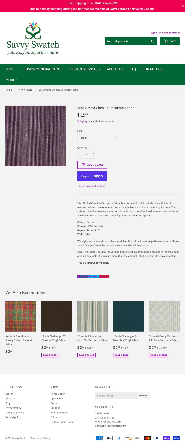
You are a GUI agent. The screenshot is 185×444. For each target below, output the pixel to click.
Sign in (154, 32)
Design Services (84, 69)
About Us (115, 69)
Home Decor (57, 393)
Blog (7, 403)
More (10, 80)
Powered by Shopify (40, 438)
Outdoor (55, 407)
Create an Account (171, 32)
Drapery (55, 403)
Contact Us (152, 69)
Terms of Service (14, 412)
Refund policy (13, 417)
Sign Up (143, 395)
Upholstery (56, 398)
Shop (10, 69)
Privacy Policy (13, 407)
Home (8, 89)
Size (79, 130)
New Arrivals (25, 89)
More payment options (92, 186)
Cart (172, 41)
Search (9, 393)
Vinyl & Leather (59, 412)
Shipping (82, 121)
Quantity (82, 147)
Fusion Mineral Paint (43, 69)
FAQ (133, 69)
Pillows (54, 417)
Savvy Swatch (20, 438)
